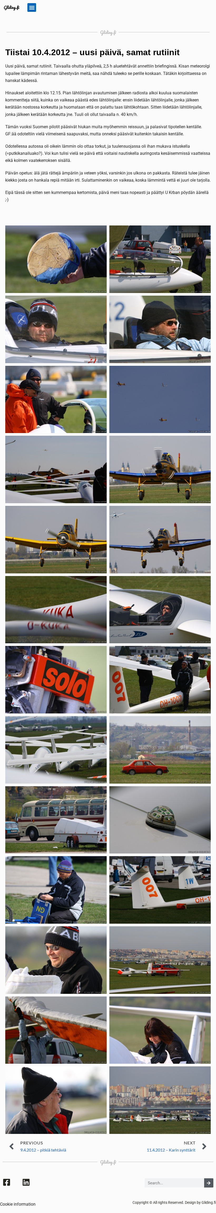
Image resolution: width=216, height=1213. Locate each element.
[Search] (208, 1183)
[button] (31, 7)
